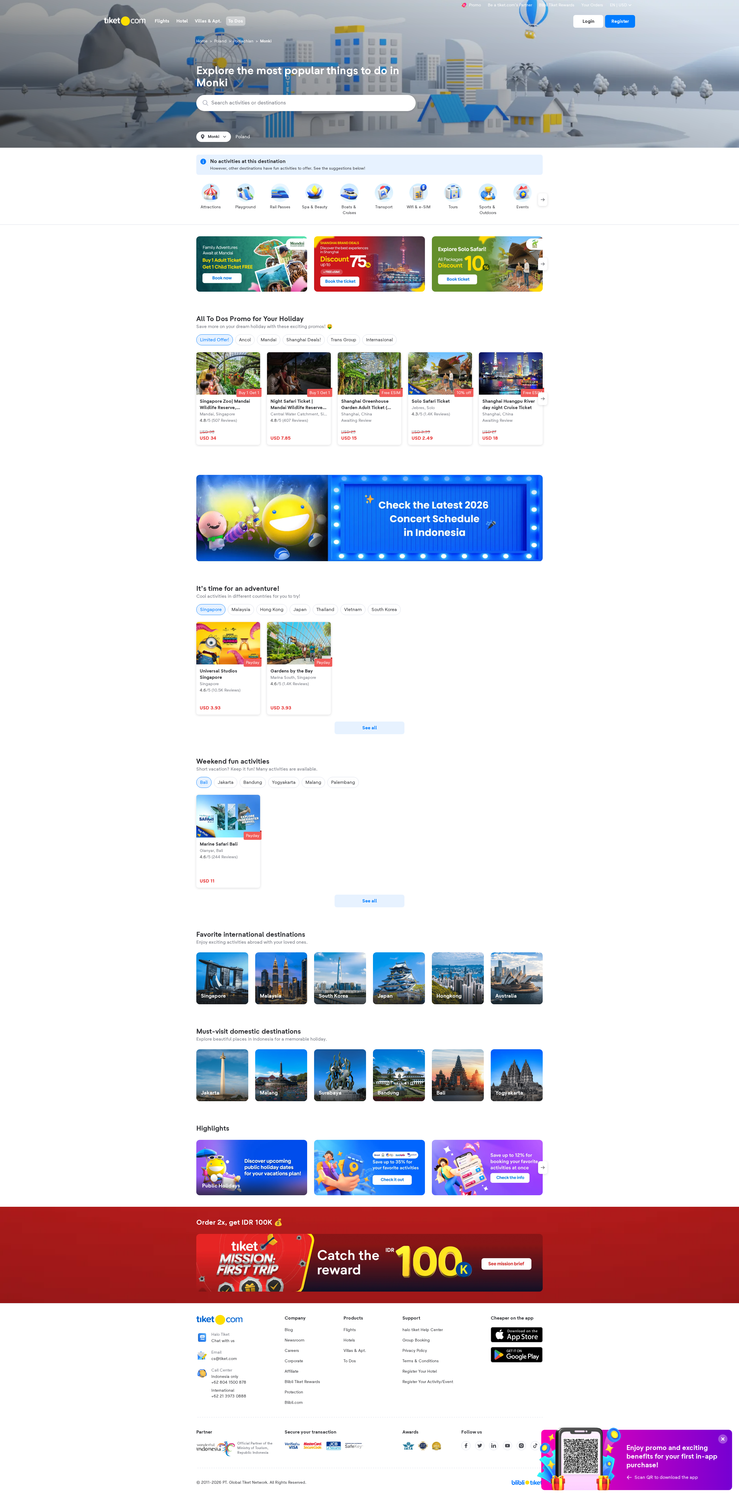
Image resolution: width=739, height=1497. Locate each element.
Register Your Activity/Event (427, 1381)
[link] (588, 21)
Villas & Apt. (355, 1350)
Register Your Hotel (419, 1371)
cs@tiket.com (224, 1358)
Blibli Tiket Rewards (556, 5)
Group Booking (416, 1340)
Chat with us (223, 1341)
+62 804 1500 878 (228, 1382)
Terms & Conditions (420, 1361)
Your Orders (592, 5)
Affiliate (291, 1371)
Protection (294, 1392)
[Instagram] (521, 1445)
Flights (350, 1330)
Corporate (294, 1361)
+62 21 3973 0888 (228, 1396)
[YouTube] (507, 1445)
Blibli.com (294, 1402)
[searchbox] (309, 103)
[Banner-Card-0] (369, 518)
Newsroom (295, 1340)
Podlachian (243, 41)
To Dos (350, 1361)
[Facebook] (466, 1445)
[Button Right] (542, 199)
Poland (220, 41)
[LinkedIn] (493, 1445)
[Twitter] (479, 1445)
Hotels (349, 1340)
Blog (289, 1330)
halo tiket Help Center (422, 1330)
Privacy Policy (414, 1350)
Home (202, 41)
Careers (292, 1350)
